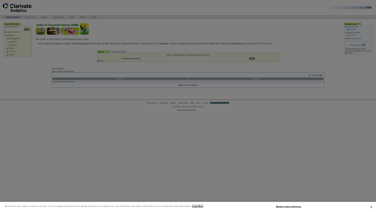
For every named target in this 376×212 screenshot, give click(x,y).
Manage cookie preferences (288, 207)
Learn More (198, 206)
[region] (188, 207)
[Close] (371, 207)
